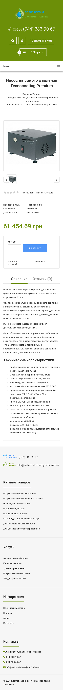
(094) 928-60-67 (13, 662)
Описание (19, 279)
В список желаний (12, 262)
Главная (27, 94)
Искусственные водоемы (16, 573)
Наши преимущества (14, 608)
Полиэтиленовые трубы (15, 513)
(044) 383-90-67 (39, 29)
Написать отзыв (44, 192)
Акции (6, 618)
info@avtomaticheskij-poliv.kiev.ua (38, 465)
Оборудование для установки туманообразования (32, 97)
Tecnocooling (34, 205)
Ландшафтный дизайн (14, 578)
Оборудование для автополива (19, 493)
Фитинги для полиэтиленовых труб (21, 518)
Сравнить (40, 261)
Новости (7, 613)
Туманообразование (13, 568)
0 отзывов (28, 192)
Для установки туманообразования (21, 528)
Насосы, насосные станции (17, 503)
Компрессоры (32, 101)
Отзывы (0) (42, 279)
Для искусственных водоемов (19, 523)
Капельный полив (12, 563)
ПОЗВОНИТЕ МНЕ (41, 40)
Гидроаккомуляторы (14, 508)
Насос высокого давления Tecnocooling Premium (32, 104)
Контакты (8, 623)
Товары (36, 94)
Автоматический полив (15, 558)
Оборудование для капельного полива (23, 498)
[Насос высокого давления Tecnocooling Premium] (31, 146)
